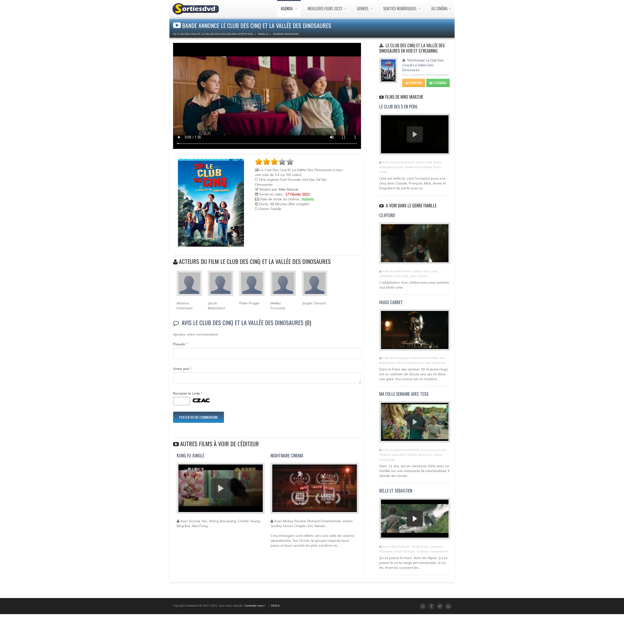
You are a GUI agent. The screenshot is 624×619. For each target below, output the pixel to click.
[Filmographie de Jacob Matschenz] (220, 285)
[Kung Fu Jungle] (220, 490)
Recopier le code (188, 393)
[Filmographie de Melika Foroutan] (283, 285)
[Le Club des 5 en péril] (414, 136)
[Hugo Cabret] (414, 332)
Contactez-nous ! (254, 605)
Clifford (387, 215)
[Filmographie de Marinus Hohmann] (189, 285)
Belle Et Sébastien (395, 490)
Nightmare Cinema (287, 455)
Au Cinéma (439, 8)
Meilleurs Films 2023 (325, 8)
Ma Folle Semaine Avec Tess (404, 394)
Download (415, 83)
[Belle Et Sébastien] (414, 520)
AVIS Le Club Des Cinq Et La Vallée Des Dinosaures (242, 322)
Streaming (439, 83)
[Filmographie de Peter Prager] (251, 285)
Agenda (287, 8)
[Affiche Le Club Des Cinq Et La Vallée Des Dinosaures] (211, 203)
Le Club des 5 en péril (398, 106)
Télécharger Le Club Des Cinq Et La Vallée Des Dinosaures (423, 65)
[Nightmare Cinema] (314, 490)
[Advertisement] (283, 228)
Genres (363, 8)
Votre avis (182, 369)
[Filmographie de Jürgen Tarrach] (314, 285)
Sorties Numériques (400, 8)
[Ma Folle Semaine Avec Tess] (414, 424)
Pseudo (180, 344)
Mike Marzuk (288, 189)
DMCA (275, 605)
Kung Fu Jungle (190, 455)
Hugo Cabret (391, 302)
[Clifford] (414, 245)
